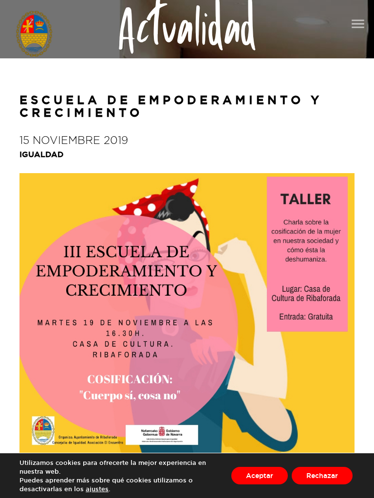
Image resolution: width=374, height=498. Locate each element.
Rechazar (322, 475)
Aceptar (259, 475)
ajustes (97, 488)
